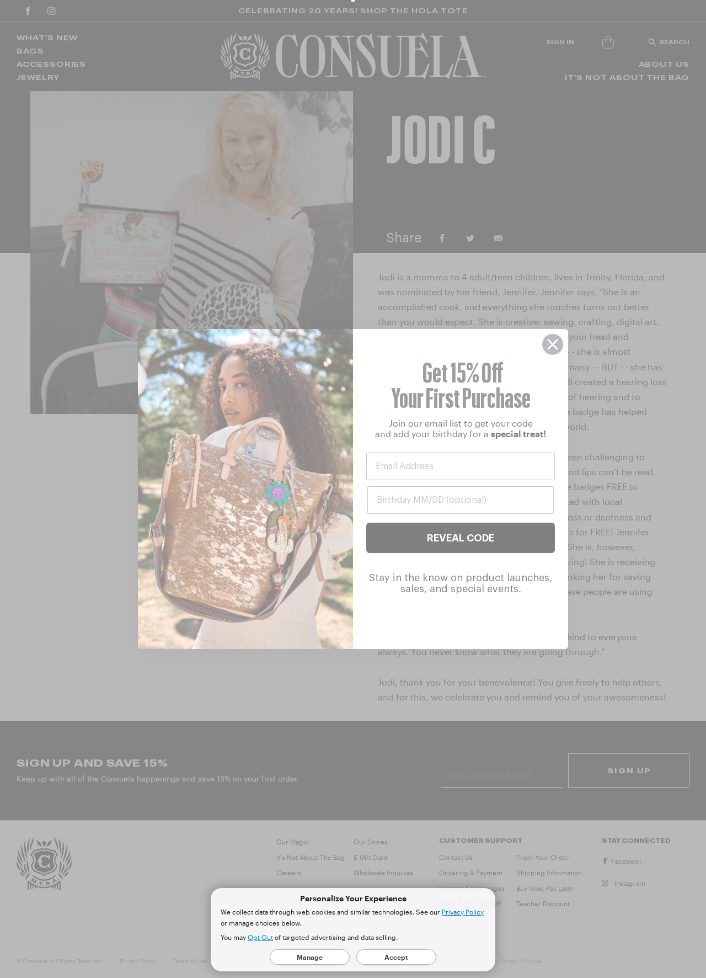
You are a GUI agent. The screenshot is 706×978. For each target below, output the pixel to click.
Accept (396, 957)
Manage (310, 957)
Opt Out (260, 937)
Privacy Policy (463, 912)
